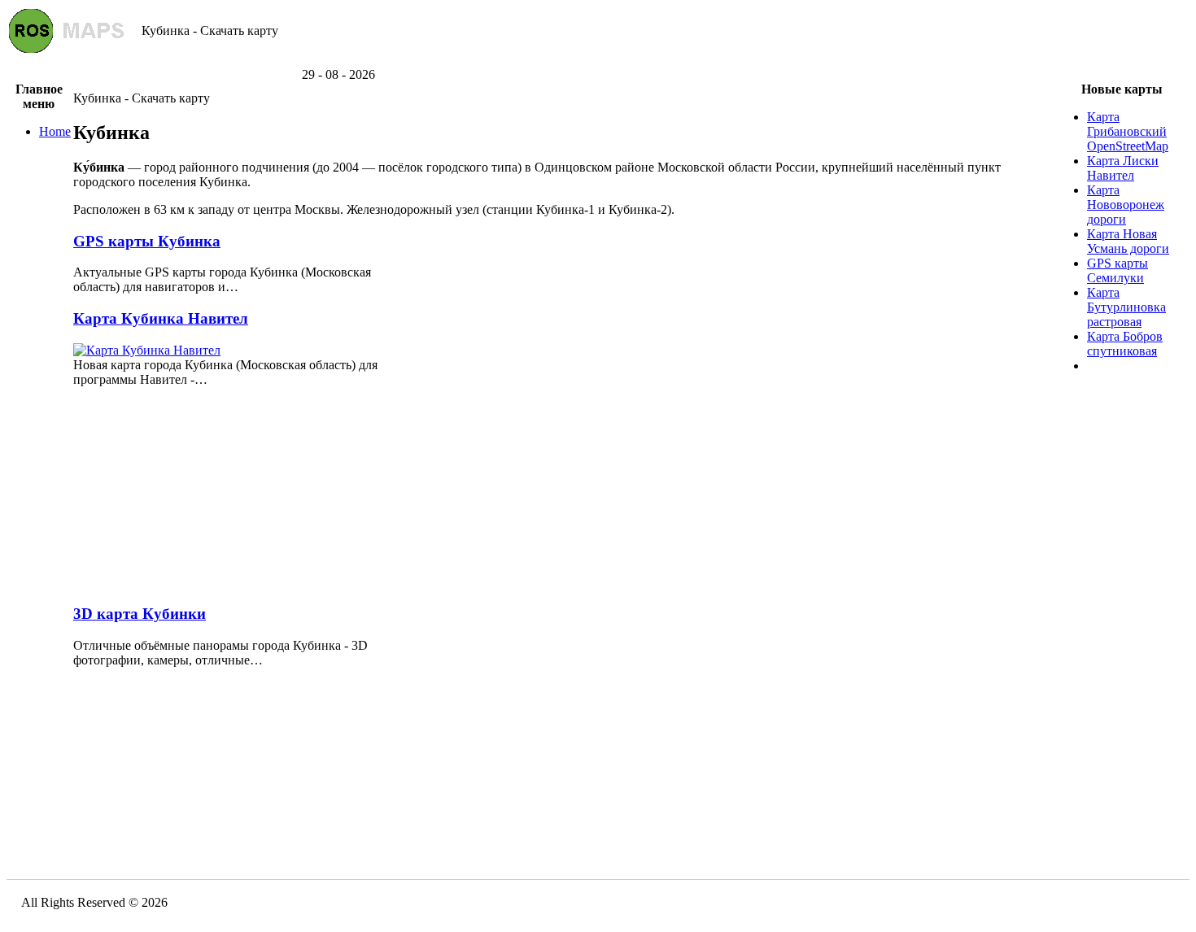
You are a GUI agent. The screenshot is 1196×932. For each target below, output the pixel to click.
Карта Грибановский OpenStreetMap (1127, 131)
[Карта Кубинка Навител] (146, 350)
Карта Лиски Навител (1123, 168)
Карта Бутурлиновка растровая (1126, 307)
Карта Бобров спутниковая (1125, 343)
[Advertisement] (598, 61)
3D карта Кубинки (139, 613)
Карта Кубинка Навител (160, 318)
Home (55, 131)
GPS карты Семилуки (1117, 270)
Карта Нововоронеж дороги (1125, 204)
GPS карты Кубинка (146, 241)
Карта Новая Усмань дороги (1128, 241)
